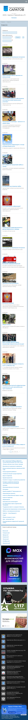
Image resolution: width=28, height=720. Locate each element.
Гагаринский (6, 532)
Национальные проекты (9, 493)
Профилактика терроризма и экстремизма (14, 509)
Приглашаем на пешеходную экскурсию (13, 57)
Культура (5, 485)
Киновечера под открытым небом (11, 186)
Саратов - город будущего (10, 513)
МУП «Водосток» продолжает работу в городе (12, 165)
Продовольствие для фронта (10, 283)
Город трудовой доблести (9, 471)
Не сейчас (19, 712)
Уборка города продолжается (10, 426)
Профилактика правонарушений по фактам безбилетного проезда (12, 228)
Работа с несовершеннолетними (11, 511)
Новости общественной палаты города (13, 495)
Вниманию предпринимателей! (11, 263)
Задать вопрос (12, 712)
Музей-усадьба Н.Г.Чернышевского (12, 491)
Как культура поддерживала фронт (12, 406)
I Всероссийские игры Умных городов (13, 464)
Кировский (6, 537)
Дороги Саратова (7, 475)
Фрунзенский (6, 543)
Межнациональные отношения (11, 487)
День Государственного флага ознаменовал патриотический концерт (13, 343)
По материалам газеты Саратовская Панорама (12, 504)
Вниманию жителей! (8, 303)
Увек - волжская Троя (8, 519)
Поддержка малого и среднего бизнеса (13, 507)
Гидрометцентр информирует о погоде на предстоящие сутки (13, 145)
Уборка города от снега (9, 517)
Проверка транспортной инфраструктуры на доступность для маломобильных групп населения (13, 387)
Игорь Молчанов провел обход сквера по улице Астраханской (13, 445)
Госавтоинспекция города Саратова (12, 473)
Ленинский (6, 539)
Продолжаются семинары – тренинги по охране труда (13, 122)
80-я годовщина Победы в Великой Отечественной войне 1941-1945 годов (13, 461)
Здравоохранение (7, 477)
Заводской (5, 535)
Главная (3, 22)
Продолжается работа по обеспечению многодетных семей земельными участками (13, 100)
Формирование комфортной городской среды (13, 522)
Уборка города (6, 324)
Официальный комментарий (10, 501)
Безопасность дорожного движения (12, 466)
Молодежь (5, 489)
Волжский (5, 530)
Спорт (4, 515)
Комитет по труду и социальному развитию (14, 479)
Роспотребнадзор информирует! (11, 206)
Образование (6, 499)
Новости (9, 22)
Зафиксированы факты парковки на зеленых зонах (12, 76)
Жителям (14, 17)
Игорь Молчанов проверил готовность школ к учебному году (13, 364)
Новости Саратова (7, 497)
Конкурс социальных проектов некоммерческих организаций (11, 482)
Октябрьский (6, 541)
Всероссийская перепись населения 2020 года (14, 469)
